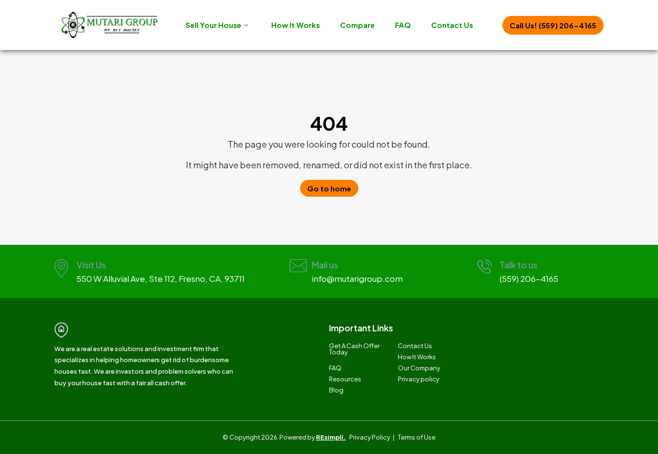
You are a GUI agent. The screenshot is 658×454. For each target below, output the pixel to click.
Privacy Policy (369, 437)
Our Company (419, 368)
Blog (336, 390)
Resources (345, 379)
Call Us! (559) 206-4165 (553, 25)
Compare (357, 24)
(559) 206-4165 (529, 278)
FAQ (403, 24)
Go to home (329, 188)
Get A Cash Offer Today (354, 349)
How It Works (295, 24)
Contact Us (452, 24)
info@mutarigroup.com (357, 278)
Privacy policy (418, 379)
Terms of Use (416, 437)
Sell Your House (213, 24)
